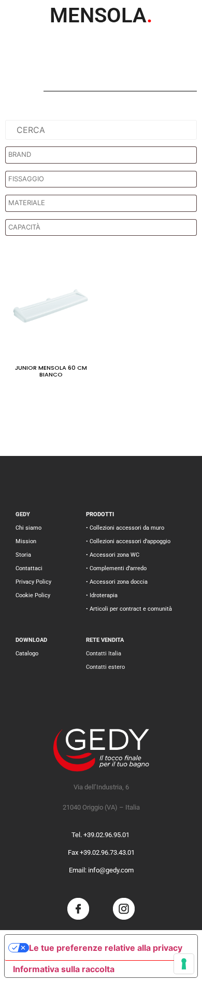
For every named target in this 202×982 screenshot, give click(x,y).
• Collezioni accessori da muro (125, 527)
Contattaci (29, 568)
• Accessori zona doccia (117, 582)
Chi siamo (28, 527)
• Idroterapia (102, 595)
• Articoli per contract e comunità (129, 609)
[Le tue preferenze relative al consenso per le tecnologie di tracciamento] (184, 964)
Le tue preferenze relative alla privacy (105, 948)
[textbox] (103, 155)
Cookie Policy (33, 595)
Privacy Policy (33, 582)
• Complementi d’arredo (116, 568)
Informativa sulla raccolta (63, 969)
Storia (23, 554)
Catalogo (27, 653)
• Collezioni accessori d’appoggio (128, 541)
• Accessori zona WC (112, 554)
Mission (26, 541)
